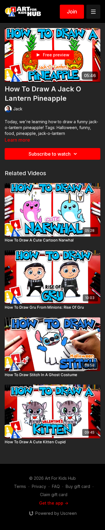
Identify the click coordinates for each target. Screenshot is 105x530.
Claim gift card (53, 494)
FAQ (56, 486)
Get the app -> (53, 503)
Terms (20, 486)
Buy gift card (78, 486)
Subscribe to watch (50, 154)
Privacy (39, 486)
